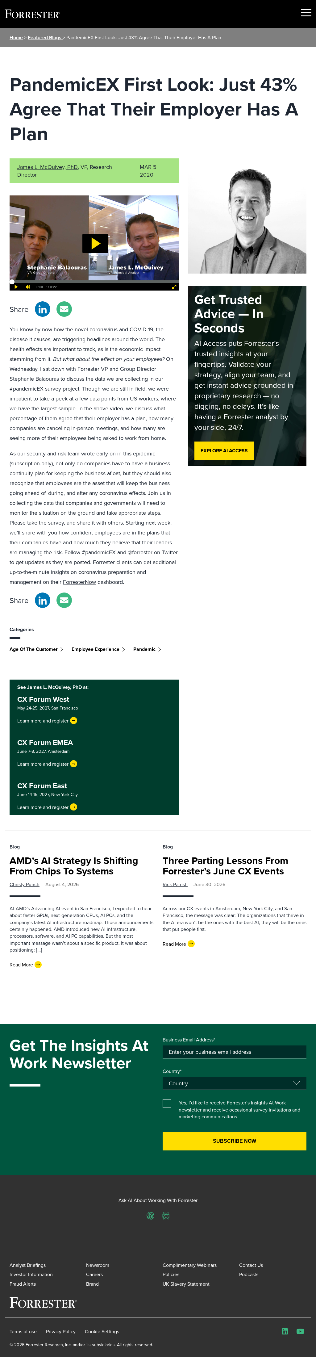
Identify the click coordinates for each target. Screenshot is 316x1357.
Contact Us (251, 1265)
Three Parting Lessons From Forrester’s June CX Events (225, 865)
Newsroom (97, 1265)
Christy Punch (25, 884)
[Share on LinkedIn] (42, 309)
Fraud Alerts (23, 1283)
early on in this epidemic (125, 453)
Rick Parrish (175, 884)
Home (16, 37)
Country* (172, 1071)
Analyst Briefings (28, 1265)
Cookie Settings (102, 1331)
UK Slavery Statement (186, 1283)
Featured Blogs (45, 37)
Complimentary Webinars (190, 1265)
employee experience (95, 649)
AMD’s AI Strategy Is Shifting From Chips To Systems (74, 865)
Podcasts (248, 1274)
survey (56, 522)
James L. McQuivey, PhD (47, 167)
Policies (171, 1274)
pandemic (144, 649)
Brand (92, 1283)
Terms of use (23, 1331)
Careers (94, 1274)
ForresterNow (79, 582)
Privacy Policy (61, 1331)
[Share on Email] (64, 309)
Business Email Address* (189, 1039)
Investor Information (31, 1274)
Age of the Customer (34, 649)
